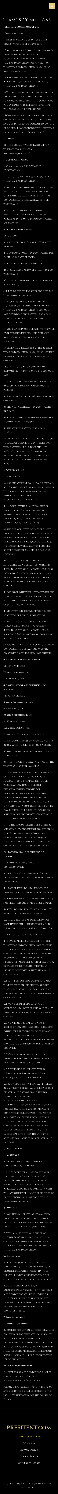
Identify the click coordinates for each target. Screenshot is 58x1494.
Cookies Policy (29, 1456)
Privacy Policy (29, 1449)
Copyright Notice (29, 1463)
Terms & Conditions (29, 1436)
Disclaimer (29, 1443)
